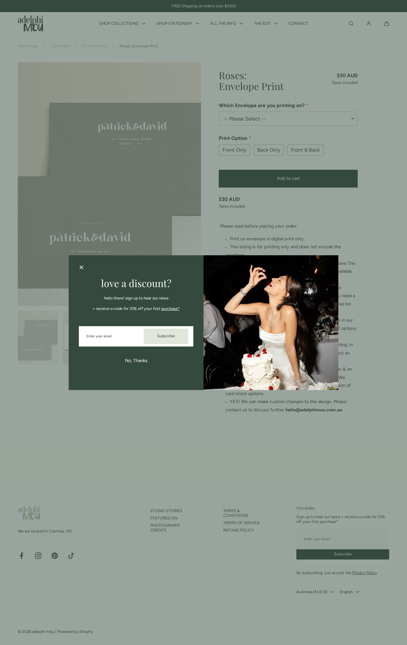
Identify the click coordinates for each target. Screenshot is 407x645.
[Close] (81, 268)
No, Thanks (136, 360)
